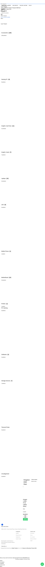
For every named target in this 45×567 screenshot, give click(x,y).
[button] (25, 516)
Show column (34, 479)
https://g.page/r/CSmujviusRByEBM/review (21, 557)
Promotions (32, 533)
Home (2, 7)
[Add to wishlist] (24, 497)
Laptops (17, 533)
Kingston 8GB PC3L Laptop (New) (25, 503)
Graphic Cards (18, 538)
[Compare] (24, 491)
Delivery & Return (33, 538)
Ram (24, 508)
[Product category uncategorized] (22, 243)
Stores (31, 535)
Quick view (24, 494)
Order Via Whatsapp (26, 519)
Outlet (31, 540)
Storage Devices (19, 535)
